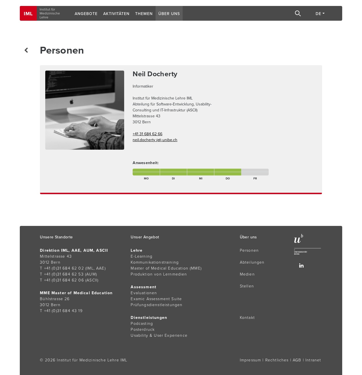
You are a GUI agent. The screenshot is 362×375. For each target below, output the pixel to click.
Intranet (313, 360)
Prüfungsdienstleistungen (156, 304)
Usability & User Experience (159, 335)
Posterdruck (143, 329)
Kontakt (247, 317)
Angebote (86, 13)
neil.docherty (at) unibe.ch (155, 139)
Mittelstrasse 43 (56, 256)
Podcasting (142, 323)
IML (28, 13)
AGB (297, 360)
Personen (249, 250)
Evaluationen (144, 293)
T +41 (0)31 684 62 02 (62, 268)
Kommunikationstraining (155, 262)
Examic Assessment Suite (156, 298)
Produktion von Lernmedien (159, 274)
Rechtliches (277, 360)
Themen (144, 13)
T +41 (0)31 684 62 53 (62, 274)
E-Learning (141, 256)
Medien (247, 274)
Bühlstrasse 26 (55, 298)
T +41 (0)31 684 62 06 (62, 280)
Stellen (247, 286)
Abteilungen (252, 262)
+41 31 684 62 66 (147, 134)
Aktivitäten (116, 13)
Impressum (250, 360)
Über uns (169, 13)
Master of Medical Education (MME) (166, 268)
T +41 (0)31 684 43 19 (61, 310)
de (318, 13)
